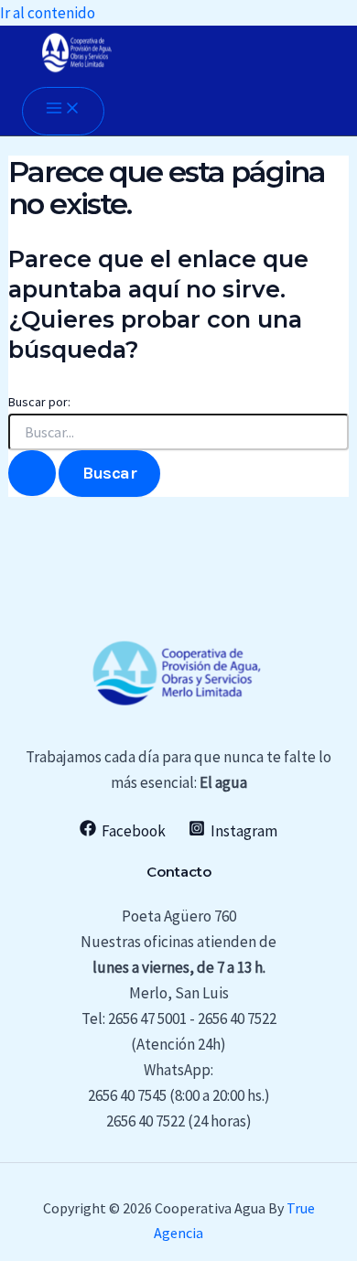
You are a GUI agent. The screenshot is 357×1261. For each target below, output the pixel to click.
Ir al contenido (47, 13)
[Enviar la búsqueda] (32, 473)
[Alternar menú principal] (63, 111)
